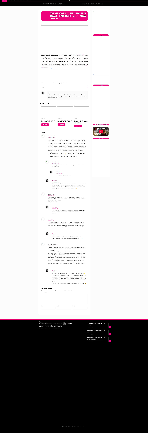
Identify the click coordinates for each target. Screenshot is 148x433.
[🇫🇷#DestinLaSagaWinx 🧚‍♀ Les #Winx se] (66, 339)
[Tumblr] (144, 0)
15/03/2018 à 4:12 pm (51, 220)
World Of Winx (91, 4)
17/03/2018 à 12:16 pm (55, 235)
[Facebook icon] (71, 428)
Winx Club (85, 4)
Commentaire (44, 293)
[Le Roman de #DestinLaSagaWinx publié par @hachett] (74, 381)
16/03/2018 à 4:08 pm (51, 195)
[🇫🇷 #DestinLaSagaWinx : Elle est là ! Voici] (74, 347)
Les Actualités (46, 4)
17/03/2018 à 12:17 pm (55, 208)
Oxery (49, 93)
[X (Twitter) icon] (72, 428)
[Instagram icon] (73, 428)
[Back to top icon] (145, 430)
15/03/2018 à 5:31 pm (55, 271)
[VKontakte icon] (76, 428)
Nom (42, 306)
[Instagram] (143, 0)
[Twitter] (142, 0)
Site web (73, 306)
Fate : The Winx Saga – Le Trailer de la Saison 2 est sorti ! (19, 1)
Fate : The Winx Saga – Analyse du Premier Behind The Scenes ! (64, 120)
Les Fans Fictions (61, 4)
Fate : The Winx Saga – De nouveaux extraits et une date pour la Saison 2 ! (81, 121)
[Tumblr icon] (75, 428)
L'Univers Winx (53, 4)
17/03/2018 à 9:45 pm (55, 163)
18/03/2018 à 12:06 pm (59, 173)
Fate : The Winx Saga (99, 4)
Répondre (84, 180)
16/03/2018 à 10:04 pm (51, 137)
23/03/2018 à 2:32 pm (55, 182)
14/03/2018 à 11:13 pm (51, 245)
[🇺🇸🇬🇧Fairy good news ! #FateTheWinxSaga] (81, 395)
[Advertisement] (101, 54)
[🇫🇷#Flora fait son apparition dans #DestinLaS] (66, 386)
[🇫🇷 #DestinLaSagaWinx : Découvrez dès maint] (81, 341)
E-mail (58, 306)
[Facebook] (141, 0)
